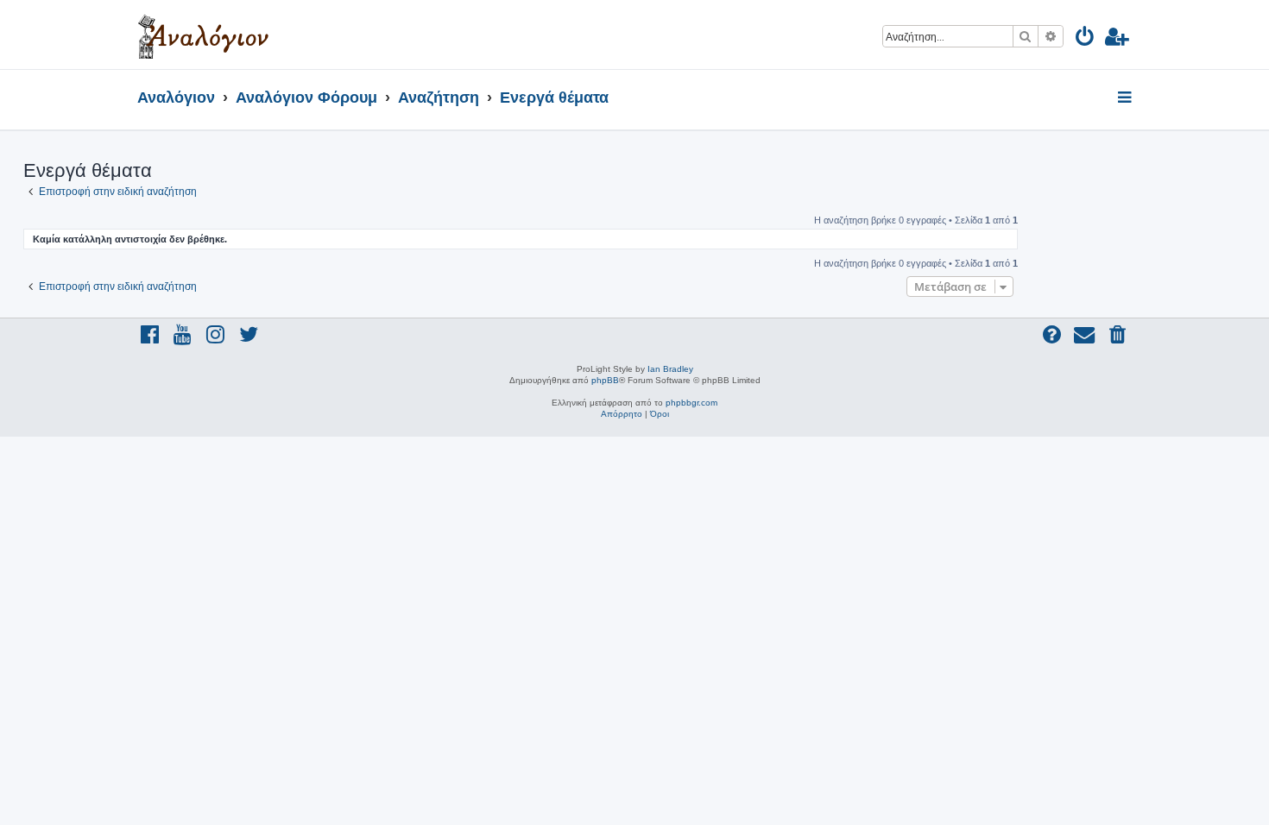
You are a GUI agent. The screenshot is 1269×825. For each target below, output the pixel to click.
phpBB (605, 380)
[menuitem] (1085, 39)
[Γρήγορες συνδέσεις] (1126, 98)
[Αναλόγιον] (203, 34)
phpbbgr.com (691, 402)
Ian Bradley (670, 369)
